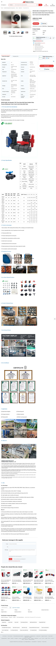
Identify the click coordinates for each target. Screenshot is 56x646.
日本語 (46, 638)
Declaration (39, 641)
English (9, 638)
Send (10, 559)
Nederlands (36, 638)
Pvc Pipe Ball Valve (33, 630)
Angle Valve (4, 622)
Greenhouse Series (18, 611)
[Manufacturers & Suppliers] (28, 2)
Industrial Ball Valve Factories (34, 627)
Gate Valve (16, 622)
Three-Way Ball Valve (24, 622)
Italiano (29, 638)
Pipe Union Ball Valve (45, 627)
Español (12, 638)
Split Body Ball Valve (33, 622)
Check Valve (10, 622)
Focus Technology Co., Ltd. (21, 641)
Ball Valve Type (24, 627)
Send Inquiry (35, 23)
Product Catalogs (16, 607)
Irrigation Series (3, 611)
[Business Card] (53, 61)
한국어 (43, 638)
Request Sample (50, 26)
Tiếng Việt (26, 639)
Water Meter (30, 611)
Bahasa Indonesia (31, 639)
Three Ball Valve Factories (6, 627)
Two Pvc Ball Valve (5, 630)
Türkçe (23, 639)
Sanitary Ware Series (44, 609)
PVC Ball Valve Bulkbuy (43, 630)
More (2, 632)
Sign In (34, 51)
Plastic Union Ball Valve (24, 630)
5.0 (43, 58)
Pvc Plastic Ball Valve (14, 630)
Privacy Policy (44, 641)
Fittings (16, 609)
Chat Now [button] (44, 23)
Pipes (29, 609)
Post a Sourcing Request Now (14, 560)
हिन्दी (49, 638)
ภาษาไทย (52, 638)
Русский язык (24, 638)
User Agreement (34, 641)
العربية (40, 638)
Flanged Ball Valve (42, 622)
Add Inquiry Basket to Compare (16, 36)
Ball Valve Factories (16, 627)
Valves (2, 609)
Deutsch (32, 638)
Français (20, 638)
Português (16, 638)
